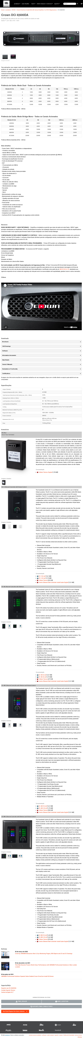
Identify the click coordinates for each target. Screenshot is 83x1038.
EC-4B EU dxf (42, 675)
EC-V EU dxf (42, 576)
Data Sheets (5, 360)
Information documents (9, 355)
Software (5, 351)
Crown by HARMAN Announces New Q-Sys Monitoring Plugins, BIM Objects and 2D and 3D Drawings (43, 953)
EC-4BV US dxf (43, 808)
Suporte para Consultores (42, 1006)
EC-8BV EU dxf (43, 935)
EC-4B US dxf (42, 677)
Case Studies (25, 3)
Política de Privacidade (69, 1035)
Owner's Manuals (7, 364)
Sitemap (80, 1037)
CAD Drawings (6, 346)
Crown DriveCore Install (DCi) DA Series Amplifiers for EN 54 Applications (37, 10)
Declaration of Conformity (10, 369)
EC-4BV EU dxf (43, 806)
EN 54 (13, 10)
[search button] (77, 3)
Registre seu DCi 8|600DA (8, 988)
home (2, 10)
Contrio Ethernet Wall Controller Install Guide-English (53, 582)
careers (61, 1035)
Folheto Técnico (43, 580)
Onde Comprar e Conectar (44, 3)
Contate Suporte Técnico (8, 990)
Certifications (6, 373)
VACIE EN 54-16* (64, 269)
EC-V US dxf (42, 578)
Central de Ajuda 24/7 (7, 992)
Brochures (5, 341)
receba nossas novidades (35, 1035)
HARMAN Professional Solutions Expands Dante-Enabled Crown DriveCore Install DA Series (27, 976)
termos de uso (78, 1035)
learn (32, 3)
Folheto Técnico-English (45, 472)
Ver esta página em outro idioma (13, 1011)
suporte (56, 3)
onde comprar (50, 1035)
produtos (16, 3)
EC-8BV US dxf (43, 937)
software (44, 1035)
